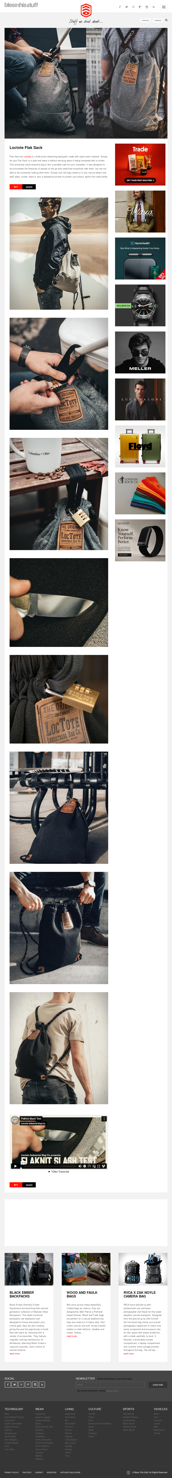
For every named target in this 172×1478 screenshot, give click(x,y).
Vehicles (160, 1409)
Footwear (39, 1433)
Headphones (10, 1433)
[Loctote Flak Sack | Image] (86, 83)
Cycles (157, 1423)
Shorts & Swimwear (44, 1442)
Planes (157, 1433)
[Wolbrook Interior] (140, 305)
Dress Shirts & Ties (44, 1426)
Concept (158, 1420)
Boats (156, 1413)
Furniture (69, 1426)
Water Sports (129, 1429)
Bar (66, 1420)
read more (15, 1353)
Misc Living (70, 1442)
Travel (91, 1436)
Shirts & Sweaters (43, 1439)
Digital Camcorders (13, 1423)
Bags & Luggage (43, 1417)
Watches (39, 1458)
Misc (156, 1426)
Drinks (91, 1417)
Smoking (93, 1433)
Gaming (8, 1429)
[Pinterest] (133, 7)
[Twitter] (127, 7)
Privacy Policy (12, 1472)
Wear (39, 1409)
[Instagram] (147, 7)
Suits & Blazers (42, 1445)
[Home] (86, 10)
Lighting (68, 1436)
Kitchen (68, 1433)
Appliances (70, 1413)
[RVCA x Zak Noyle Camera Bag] (143, 1269)
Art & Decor (70, 1417)
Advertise (52, 1472)
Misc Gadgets (11, 1439)
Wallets (38, 1455)
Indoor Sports (129, 1420)
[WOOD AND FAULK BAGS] (86, 1269)
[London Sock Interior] (140, 493)
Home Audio (10, 1436)
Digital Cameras (12, 1426)
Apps (7, 1413)
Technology (14, 1409)
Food (91, 1420)
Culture (95, 1409)
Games (68, 1429)
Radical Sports (129, 1426)
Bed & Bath (70, 1423)
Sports (128, 1409)
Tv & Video (9, 1449)
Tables (68, 1452)
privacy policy (112, 1390)
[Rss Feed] (153, 7)
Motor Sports (129, 1423)
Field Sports (128, 1413)
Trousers (39, 1452)
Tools (7, 1445)
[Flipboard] (140, 7)
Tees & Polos (41, 1449)
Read (91, 1429)
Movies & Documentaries (100, 1423)
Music (91, 1426)
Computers (10, 1420)
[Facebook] (120, 7)
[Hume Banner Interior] (140, 258)
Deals (38, 1423)
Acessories (40, 1413)
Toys (67, 1455)
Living (69, 1409)
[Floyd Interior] (140, 446)
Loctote (27, 156)
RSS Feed (27, 1472)
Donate (92, 1413)
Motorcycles (159, 1429)
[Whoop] (140, 540)
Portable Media (11, 1442)
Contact (39, 1472)
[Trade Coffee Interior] (140, 165)
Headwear (40, 1436)
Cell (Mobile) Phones (14, 1417)
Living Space (71, 1439)
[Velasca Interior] (140, 212)
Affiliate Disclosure (70, 1472)
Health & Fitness (130, 1417)
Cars (156, 1417)
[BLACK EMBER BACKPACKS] (29, 1269)
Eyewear (39, 1429)
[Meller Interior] (140, 352)
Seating (68, 1445)
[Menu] (163, 7)
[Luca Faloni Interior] (140, 399)
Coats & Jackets (42, 1420)
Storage (68, 1449)
